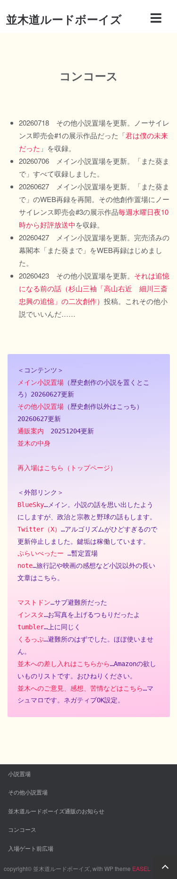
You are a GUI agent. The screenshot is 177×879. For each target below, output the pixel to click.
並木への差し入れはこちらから (63, 664)
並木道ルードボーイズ (64, 19)
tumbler (30, 627)
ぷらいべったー (40, 553)
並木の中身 (34, 443)
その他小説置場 (40, 406)
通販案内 (30, 431)
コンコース (22, 829)
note (25, 565)
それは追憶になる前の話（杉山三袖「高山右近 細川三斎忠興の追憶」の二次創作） (94, 288)
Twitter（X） (39, 529)
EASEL (141, 868)
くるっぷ (30, 639)
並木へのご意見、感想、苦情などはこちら (80, 688)
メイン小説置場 (40, 382)
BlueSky (30, 504)
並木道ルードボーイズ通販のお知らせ (56, 811)
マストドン (34, 602)
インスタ (30, 614)
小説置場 (19, 773)
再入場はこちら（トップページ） (67, 468)
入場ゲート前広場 (30, 848)
